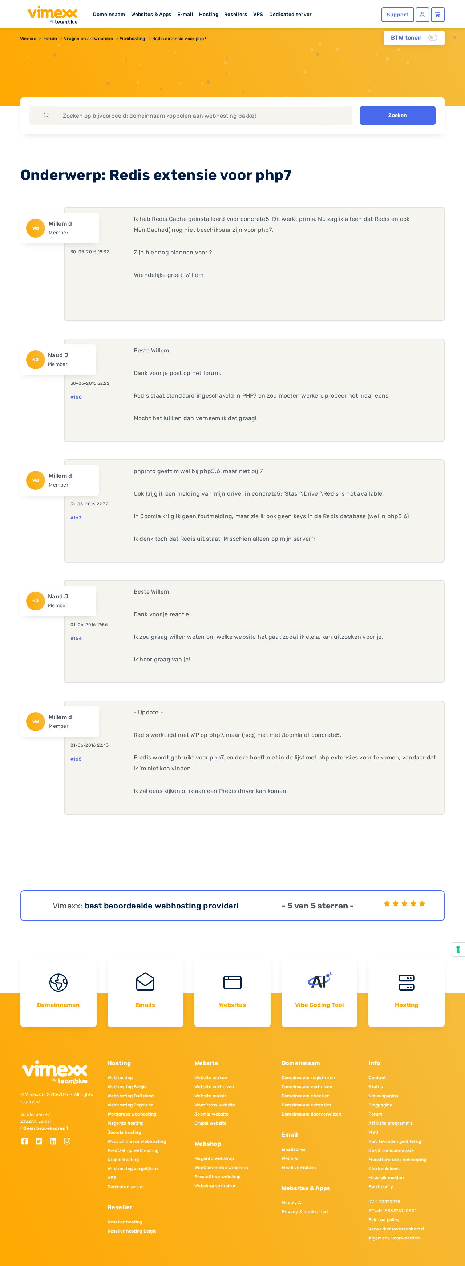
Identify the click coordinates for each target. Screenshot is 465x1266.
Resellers (235, 14)
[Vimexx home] (49, 13)
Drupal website (210, 1123)
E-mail (185, 14)
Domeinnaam (109, 14)
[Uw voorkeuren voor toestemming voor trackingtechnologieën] (458, 949)
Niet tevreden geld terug (394, 1141)
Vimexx (28, 38)
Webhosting (132, 38)
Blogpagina (380, 1105)
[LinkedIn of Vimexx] (56, 1141)
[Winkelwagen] (438, 14)
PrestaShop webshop (217, 1176)
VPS (258, 14)
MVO (373, 1132)
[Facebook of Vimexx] (27, 1141)
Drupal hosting (123, 1159)
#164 (76, 638)
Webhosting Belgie (127, 1086)
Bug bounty (380, 1186)
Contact (377, 1077)
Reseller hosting (125, 1222)
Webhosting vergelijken (133, 1168)
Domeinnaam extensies (307, 1105)
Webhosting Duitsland (131, 1095)
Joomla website (211, 1114)
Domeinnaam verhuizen (307, 1086)
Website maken (210, 1077)
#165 (75, 759)
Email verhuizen (299, 1167)
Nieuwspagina (383, 1095)
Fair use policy (384, 1219)
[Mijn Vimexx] (422, 14)
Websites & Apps (151, 14)
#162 (75, 517)
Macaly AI (292, 1202)
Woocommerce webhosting (137, 1141)
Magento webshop (214, 1158)
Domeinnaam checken (305, 1095)
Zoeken (397, 115)
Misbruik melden (386, 1177)
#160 (76, 397)
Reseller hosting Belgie (132, 1231)
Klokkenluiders (384, 1168)
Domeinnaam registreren (308, 1077)
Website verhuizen (214, 1086)
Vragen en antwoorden (88, 38)
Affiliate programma (390, 1123)
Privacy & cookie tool (305, 1211)
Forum (50, 38)
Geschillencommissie (391, 1150)
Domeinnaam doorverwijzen (311, 1114)
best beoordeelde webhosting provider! (162, 906)
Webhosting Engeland (131, 1105)
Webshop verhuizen (215, 1185)
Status (375, 1086)
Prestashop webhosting (133, 1150)
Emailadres (293, 1149)
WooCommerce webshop (221, 1167)
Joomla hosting (124, 1132)
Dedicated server (290, 14)
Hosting (208, 14)
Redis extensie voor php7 (179, 38)
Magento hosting (126, 1123)
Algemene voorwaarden (394, 1238)
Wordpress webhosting (132, 1114)
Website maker (210, 1095)
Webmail (291, 1158)
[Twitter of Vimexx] (42, 1141)
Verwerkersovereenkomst (396, 1228)
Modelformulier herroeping (397, 1159)
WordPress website (214, 1105)
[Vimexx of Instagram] (69, 1141)
